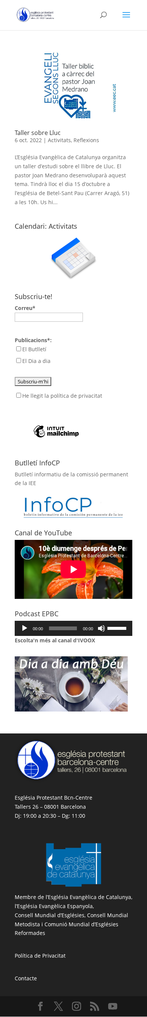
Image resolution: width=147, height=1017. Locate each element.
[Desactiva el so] (101, 628)
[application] (73, 628)
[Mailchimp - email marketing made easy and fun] (56, 419)
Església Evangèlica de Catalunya (89, 897)
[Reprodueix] (24, 628)
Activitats (59, 140)
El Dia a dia (36, 360)
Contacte (26, 978)
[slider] (118, 627)
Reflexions (86, 140)
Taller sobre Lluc (38, 133)
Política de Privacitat (40, 955)
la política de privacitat (73, 395)
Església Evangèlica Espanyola (55, 906)
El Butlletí (34, 349)
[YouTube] (112, 1006)
